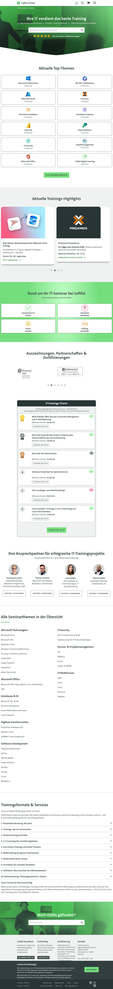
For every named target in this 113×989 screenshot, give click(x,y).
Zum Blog (42, 957)
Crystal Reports (7, 715)
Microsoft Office (10, 679)
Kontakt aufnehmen (14, 593)
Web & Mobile (7, 758)
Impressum (47, 983)
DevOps (4, 767)
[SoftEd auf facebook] (94, 986)
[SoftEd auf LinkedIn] (90, 983)
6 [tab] (65, 385)
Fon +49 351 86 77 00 (85, 958)
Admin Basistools (8, 672)
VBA (3, 689)
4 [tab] (61, 270)
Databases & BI (9, 696)
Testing (4, 772)
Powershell (5, 658)
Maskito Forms (7, 732)
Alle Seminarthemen (56, 175)
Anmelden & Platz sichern (70, 257)
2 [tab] (55, 270)
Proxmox (61, 692)
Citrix (59, 682)
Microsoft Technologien (14, 630)
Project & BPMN (64, 666)
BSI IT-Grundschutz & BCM (68, 635)
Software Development (14, 743)
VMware (61, 696)
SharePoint (5, 667)
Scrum (60, 661)
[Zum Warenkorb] (88, 3)
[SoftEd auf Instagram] (94, 983)
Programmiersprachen (10, 748)
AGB (69, 983)
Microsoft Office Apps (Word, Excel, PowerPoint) (21, 684)
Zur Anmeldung (25, 957)
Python (4, 753)
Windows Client (8, 644)
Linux (59, 687)
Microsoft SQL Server (10, 701)
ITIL (58, 652)
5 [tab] (61, 385)
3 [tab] (58, 270)
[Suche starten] (82, 30)
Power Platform (7, 663)
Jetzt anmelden (10, 260)
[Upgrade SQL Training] (28, 222)
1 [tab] (51, 270)
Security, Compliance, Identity (14, 653)
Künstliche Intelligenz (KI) (12, 727)
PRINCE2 (61, 656)
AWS (59, 678)
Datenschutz (59, 983)
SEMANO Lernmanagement (12, 736)
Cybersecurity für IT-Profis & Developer (74, 639)
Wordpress (5, 781)
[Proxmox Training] (83, 222)
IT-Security (63, 630)
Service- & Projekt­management (75, 647)
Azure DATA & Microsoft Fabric (14, 710)
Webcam (58, 986)
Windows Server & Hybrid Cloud (15, 649)
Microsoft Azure (8, 635)
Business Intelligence (10, 705)
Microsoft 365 (7, 639)
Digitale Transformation (14, 722)
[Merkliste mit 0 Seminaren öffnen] (76, 3)
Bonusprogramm (71, 986)
